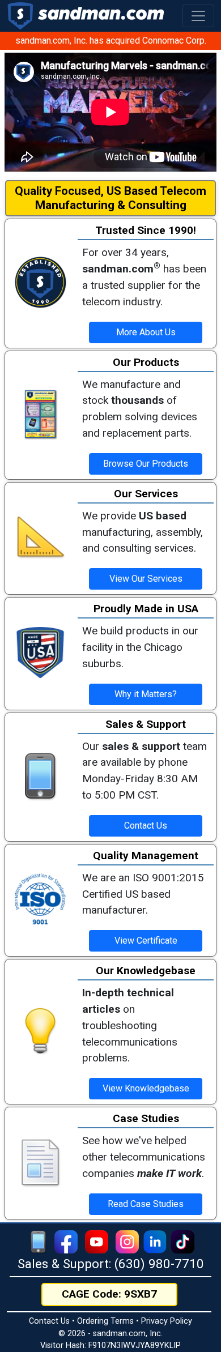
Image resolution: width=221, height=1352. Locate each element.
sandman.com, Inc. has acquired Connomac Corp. (110, 40)
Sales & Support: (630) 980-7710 (111, 1263)
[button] (198, 16)
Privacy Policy (166, 1321)
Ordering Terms (105, 1321)
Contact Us (49, 1321)
